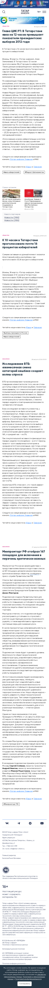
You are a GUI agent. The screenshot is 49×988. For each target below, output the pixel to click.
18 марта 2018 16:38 (40, 27)
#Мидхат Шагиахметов (34, 172)
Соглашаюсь (24, 984)
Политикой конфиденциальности (28, 979)
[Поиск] (3, 11)
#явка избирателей (11, 172)
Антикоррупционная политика (13, 949)
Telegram (38, 167)
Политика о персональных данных (15, 945)
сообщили (34, 574)
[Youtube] (42, 823)
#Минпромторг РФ (11, 804)
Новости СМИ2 (11, 217)
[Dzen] (30, 823)
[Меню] (44, 12)
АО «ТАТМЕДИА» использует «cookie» (15, 953)
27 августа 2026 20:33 (39, 547)
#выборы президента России (15, 333)
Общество (5, 26)
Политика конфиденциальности (14, 963)
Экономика (6, 359)
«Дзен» (28, 167)
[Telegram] (18, 823)
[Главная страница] (25, 12)
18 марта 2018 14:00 (40, 236)
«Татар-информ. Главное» (21, 159)
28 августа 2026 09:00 (39, 359)
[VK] (7, 823)
